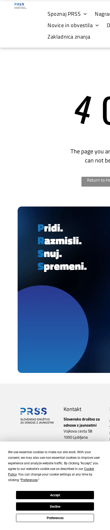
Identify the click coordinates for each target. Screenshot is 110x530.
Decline (55, 506)
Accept (55, 495)
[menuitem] (67, 13)
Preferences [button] (29, 480)
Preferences (55, 518)
